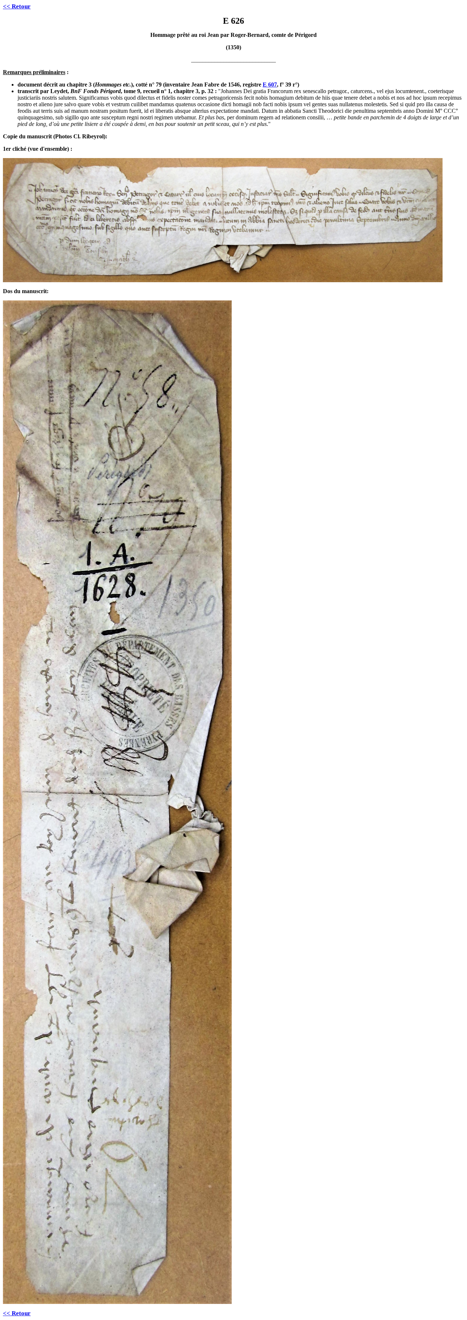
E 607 (270, 84)
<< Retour (17, 6)
